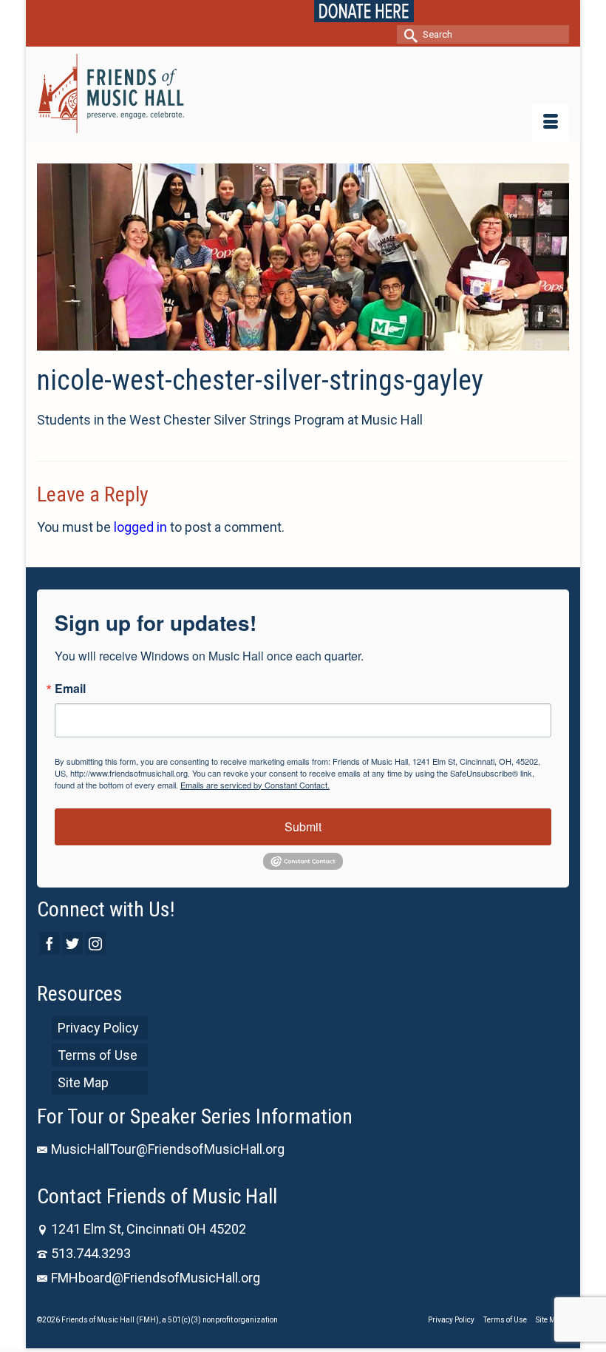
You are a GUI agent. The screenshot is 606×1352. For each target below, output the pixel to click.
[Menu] (550, 122)
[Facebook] (49, 943)
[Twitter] (72, 943)
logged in (140, 527)
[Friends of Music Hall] (303, 93)
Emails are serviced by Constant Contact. (255, 785)
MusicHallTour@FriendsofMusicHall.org (168, 1149)
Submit (303, 826)
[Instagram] (95, 943)
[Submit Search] (408, 34)
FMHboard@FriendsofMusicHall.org (155, 1277)
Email (70, 688)
